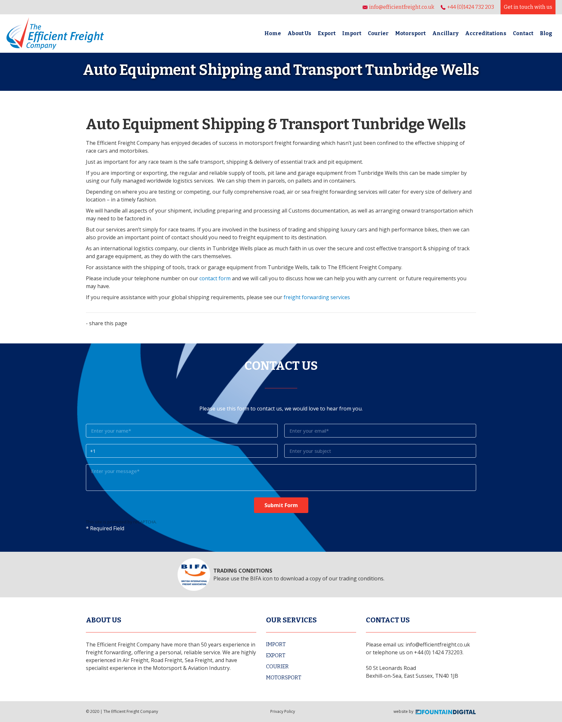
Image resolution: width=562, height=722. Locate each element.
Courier (378, 33)
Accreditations (485, 33)
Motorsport (410, 33)
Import (351, 33)
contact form (215, 278)
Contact (523, 33)
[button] (445, 33)
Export (327, 33)
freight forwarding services (317, 297)
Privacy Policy (282, 711)
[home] (55, 33)
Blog (546, 33)
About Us (299, 33)
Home (272, 33)
